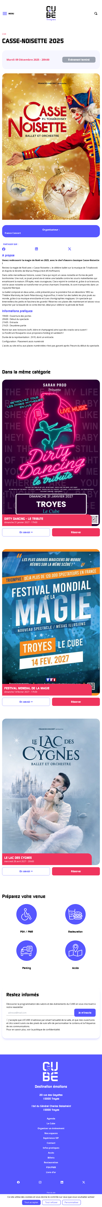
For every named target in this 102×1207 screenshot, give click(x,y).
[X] (83, 1182)
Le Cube (51, 1123)
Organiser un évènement (51, 1128)
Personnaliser (71, 1202)
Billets (51, 1157)
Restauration (51, 1162)
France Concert (13, 233)
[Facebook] (18, 1182)
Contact (51, 1142)
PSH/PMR (51, 1167)
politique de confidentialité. (46, 1029)
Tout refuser (51, 1202)
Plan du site (51, 1192)
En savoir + (26, 532)
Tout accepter (31, 1202)
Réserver (76, 532)
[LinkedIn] (61, 1182)
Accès (51, 1152)
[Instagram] (40, 1182)
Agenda (51, 1118)
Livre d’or (51, 1172)
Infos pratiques (51, 1147)
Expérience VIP (51, 1138)
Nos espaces (51, 1133)
